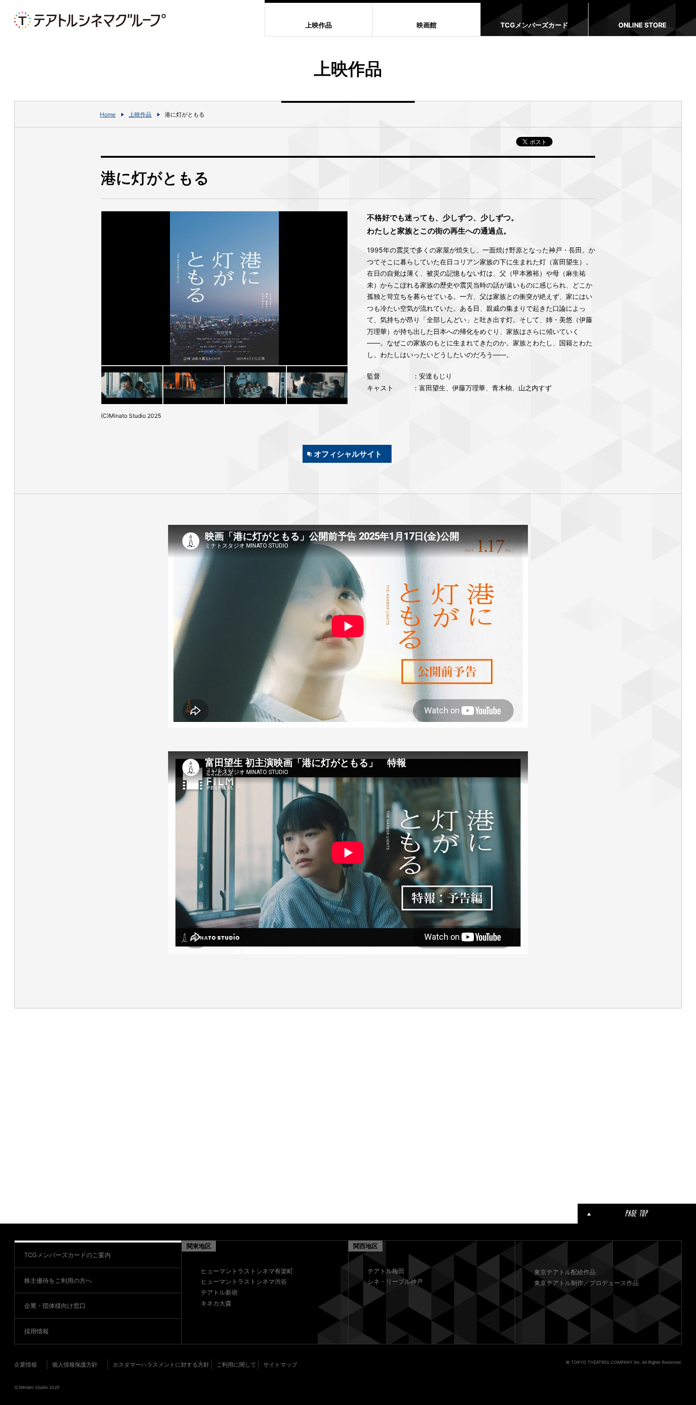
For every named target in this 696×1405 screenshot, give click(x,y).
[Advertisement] (224, 1104)
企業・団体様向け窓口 (55, 1305)
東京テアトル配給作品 (565, 1272)
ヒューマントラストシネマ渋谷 (244, 1281)
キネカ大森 (216, 1303)
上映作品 (140, 114)
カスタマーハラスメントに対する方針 (161, 1364)
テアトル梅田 (385, 1271)
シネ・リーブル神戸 (395, 1281)
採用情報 (36, 1331)
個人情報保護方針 (75, 1364)
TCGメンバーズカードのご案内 (67, 1255)
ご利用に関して (236, 1364)
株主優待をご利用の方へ (58, 1280)
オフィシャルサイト (348, 454)
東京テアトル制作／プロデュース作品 (586, 1283)
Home (108, 114)
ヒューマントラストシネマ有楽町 (247, 1271)
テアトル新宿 (219, 1292)
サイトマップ (280, 1364)
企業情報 (25, 1364)
